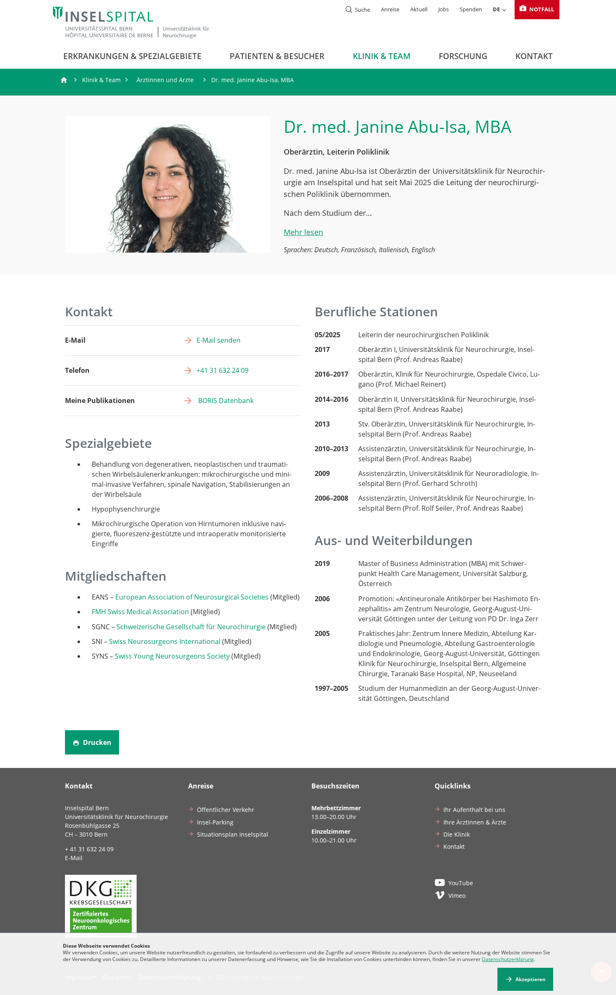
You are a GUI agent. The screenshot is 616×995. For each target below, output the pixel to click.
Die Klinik (456, 834)
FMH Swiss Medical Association (140, 611)
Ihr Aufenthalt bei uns (474, 810)
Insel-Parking (215, 822)
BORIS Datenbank (225, 400)
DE (496, 9)
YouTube (460, 883)
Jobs (443, 9)
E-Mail (74, 858)
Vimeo (457, 895)
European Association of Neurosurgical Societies (192, 597)
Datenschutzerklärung (508, 959)
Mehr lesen (303, 232)
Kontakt (534, 56)
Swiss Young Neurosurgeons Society (172, 656)
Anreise (390, 9)
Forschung (463, 56)
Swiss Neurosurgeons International (164, 641)
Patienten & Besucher (277, 56)
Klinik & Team (382, 56)
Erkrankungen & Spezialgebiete (132, 56)
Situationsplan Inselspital (232, 834)
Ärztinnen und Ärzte (165, 80)
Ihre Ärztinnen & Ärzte (474, 822)
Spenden (471, 9)
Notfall (541, 9)
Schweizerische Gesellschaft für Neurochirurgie (191, 626)
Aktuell (418, 9)
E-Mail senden (219, 340)
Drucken (96, 742)
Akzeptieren (530, 979)
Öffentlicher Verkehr (225, 810)
